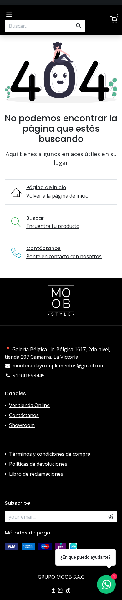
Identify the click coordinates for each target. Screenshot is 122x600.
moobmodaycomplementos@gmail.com (58, 365)
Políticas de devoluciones (38, 463)
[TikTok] (68, 590)
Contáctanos (24, 415)
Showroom (22, 425)
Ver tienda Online (29, 405)
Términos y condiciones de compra (49, 453)
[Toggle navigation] (9, 14)
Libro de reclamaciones (36, 473)
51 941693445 (29, 375)
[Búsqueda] (78, 26)
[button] (110, 516)
